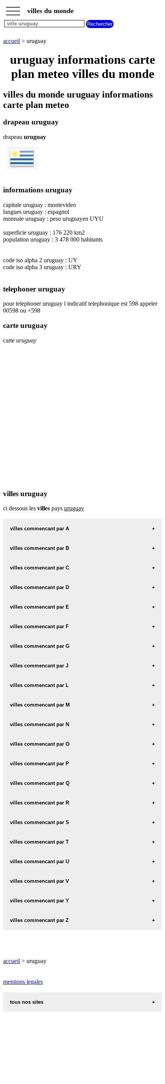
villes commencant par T (39, 842)
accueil (11, 41)
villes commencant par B (39, 548)
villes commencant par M (40, 705)
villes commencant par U (39, 861)
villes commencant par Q (39, 783)
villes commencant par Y (39, 901)
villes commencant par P (39, 763)
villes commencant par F (39, 626)
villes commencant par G (39, 646)
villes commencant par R (39, 803)
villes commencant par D (39, 587)
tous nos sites (26, 1002)
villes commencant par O (39, 744)
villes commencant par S (39, 822)
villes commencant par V (39, 881)
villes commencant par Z (39, 920)
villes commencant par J (39, 666)
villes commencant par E (39, 607)
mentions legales (23, 981)
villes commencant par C (39, 568)
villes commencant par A (39, 528)
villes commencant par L (39, 685)
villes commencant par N (39, 724)
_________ (13, 8)
